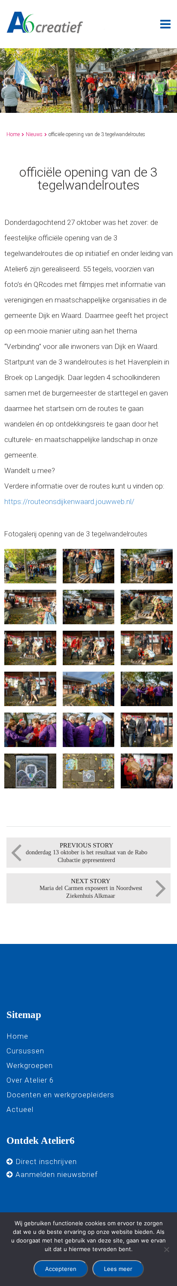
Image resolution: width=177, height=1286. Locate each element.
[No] (166, 1249)
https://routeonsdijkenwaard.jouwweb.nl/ (69, 501)
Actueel (20, 1109)
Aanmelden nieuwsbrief (55, 1174)
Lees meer (118, 1268)
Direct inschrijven (45, 1161)
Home (13, 134)
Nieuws (34, 134)
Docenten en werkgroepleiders (60, 1094)
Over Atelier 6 (30, 1080)
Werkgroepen (29, 1065)
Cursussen (25, 1050)
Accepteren (60, 1268)
